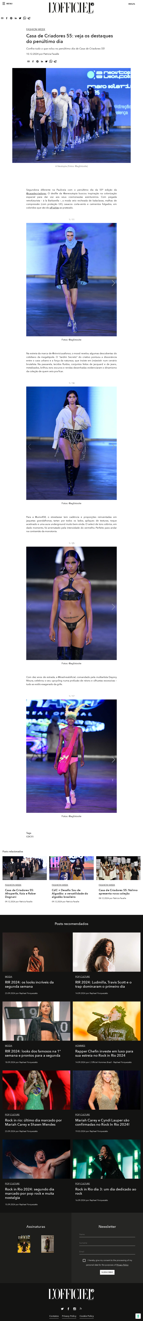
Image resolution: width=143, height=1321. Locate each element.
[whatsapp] (24, 19)
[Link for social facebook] (68, 1309)
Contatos (54, 1316)
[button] (113, 283)
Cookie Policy (87, 1316)
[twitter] (20, 19)
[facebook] (6, 19)
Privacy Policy (122, 1265)
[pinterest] (11, 19)
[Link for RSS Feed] (80, 1309)
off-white (54, 207)
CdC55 (30, 836)
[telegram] (29, 19)
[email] (2, 19)
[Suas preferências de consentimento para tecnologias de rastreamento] (138, 1316)
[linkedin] (15, 19)
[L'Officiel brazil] (71, 8)
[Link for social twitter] (62, 1309)
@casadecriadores (36, 193)
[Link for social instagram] (74, 1309)
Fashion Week (35, 29)
